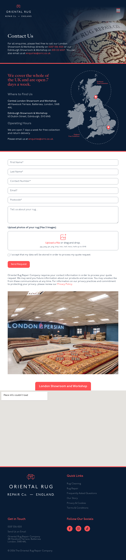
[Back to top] (120, 554)
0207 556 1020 (56, 47)
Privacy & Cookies (76, 503)
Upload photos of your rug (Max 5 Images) (32, 227)
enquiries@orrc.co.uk (38, 53)
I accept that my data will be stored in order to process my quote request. (51, 255)
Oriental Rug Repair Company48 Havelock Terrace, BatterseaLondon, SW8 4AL (24, 539)
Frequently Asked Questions (82, 493)
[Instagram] (78, 528)
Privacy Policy (64, 284)
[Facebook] (70, 528)
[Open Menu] (118, 10)
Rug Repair (72, 489)
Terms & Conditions (77, 508)
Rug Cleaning (74, 484)
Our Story (72, 498)
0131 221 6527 (58, 50)
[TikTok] (87, 528)
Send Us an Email (17, 532)
